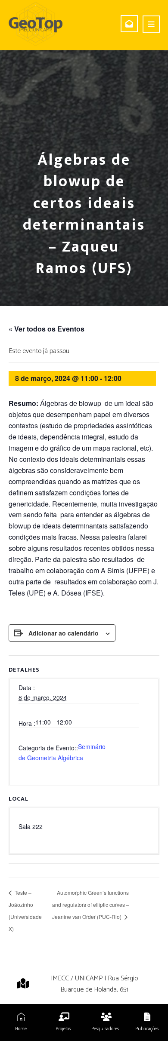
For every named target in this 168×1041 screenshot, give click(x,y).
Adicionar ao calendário (63, 633)
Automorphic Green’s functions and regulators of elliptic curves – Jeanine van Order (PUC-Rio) (90, 904)
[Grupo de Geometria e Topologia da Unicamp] (35, 24)
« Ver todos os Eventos (46, 329)
